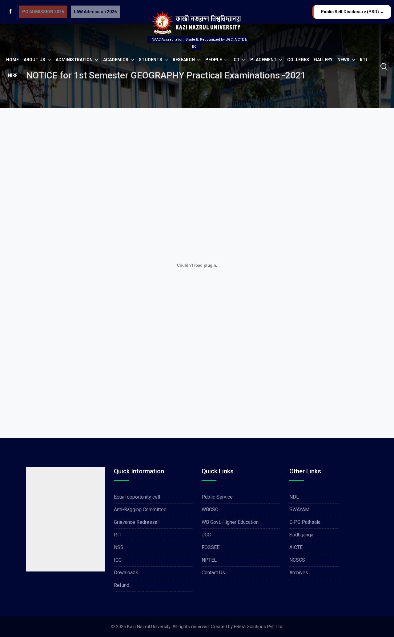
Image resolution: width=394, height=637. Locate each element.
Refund (121, 585)
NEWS (343, 59)
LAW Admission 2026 (95, 11)
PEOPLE (214, 59)
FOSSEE (210, 547)
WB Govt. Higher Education (230, 522)
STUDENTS (151, 59)
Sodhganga (301, 535)
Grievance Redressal (136, 522)
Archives (298, 572)
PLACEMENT (264, 59)
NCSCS (297, 560)
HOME (12, 59)
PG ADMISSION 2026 (43, 11)
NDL (294, 497)
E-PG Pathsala (304, 522)
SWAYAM (299, 509)
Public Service (217, 497)
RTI (363, 59)
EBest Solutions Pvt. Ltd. (258, 626)
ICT (236, 59)
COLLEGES (298, 59)
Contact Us (213, 572)
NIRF (13, 75)
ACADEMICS (116, 59)
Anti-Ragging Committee (140, 509)
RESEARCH (184, 59)
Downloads (126, 572)
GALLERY (323, 59)
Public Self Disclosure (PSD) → (352, 11)
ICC (118, 560)
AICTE (296, 547)
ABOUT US (35, 59)
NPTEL (209, 560)
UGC (206, 535)
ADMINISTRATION (75, 59)
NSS (118, 547)
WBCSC (210, 509)
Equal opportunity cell (137, 497)
